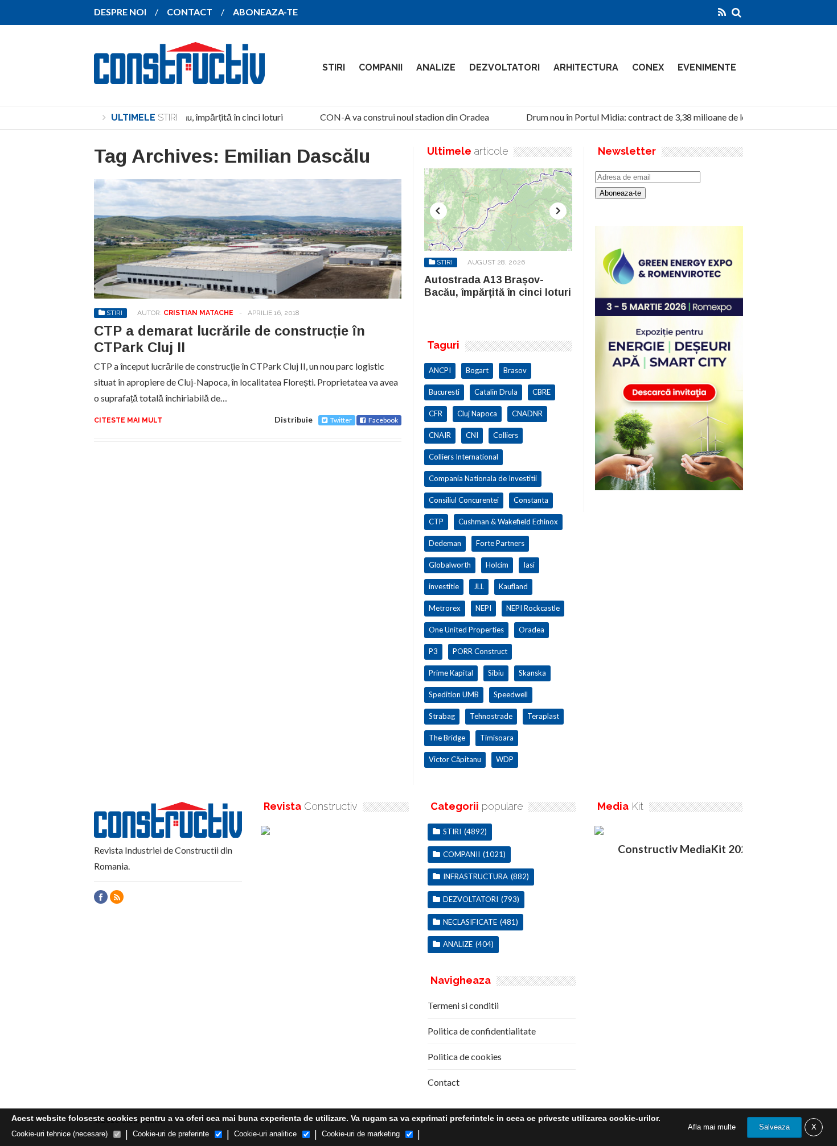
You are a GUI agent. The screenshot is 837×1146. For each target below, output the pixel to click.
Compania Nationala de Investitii (483, 478)
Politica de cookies (465, 1056)
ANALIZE (436, 67)
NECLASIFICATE (470, 921)
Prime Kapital (451, 672)
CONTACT (189, 11)
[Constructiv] (179, 76)
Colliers (505, 435)
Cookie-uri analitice (265, 1134)
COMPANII (381, 67)
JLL (479, 586)
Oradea (531, 629)
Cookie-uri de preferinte (171, 1134)
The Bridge (447, 737)
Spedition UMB (454, 694)
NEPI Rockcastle (533, 608)
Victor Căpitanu (455, 759)
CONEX (648, 67)
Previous (438, 211)
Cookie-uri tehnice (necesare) (59, 1134)
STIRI (333, 67)
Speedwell (511, 694)
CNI (472, 435)
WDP (505, 759)
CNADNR (527, 413)
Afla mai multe (712, 1127)
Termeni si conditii (463, 1005)
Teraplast (543, 716)
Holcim (497, 564)
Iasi (529, 564)
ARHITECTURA (585, 67)
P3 (433, 651)
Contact (443, 1082)
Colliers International (463, 456)
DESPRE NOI (120, 11)
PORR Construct (480, 651)
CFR (435, 413)
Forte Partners (500, 543)
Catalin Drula (496, 391)
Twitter (341, 420)
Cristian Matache (198, 313)
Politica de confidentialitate (482, 1030)
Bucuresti (444, 391)
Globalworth (450, 564)
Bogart (477, 370)
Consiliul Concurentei (464, 499)
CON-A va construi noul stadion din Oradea (397, 116)
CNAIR (440, 435)
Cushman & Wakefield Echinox (508, 521)
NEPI (483, 608)
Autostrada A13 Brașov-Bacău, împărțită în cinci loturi (497, 286)
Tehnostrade (491, 716)
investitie (444, 586)
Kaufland (513, 586)
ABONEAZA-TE (265, 11)
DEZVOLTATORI (504, 67)
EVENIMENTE (707, 67)
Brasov (515, 370)
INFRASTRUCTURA (475, 876)
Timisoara (497, 737)
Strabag (442, 716)
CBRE (541, 391)
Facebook (383, 420)
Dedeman (445, 543)
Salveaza (774, 1127)
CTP (436, 521)
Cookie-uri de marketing (361, 1134)
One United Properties (466, 629)
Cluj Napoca (477, 413)
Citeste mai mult (128, 420)
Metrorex (445, 608)
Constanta (531, 499)
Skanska (532, 672)
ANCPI (440, 370)
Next (558, 211)
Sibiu (496, 672)
